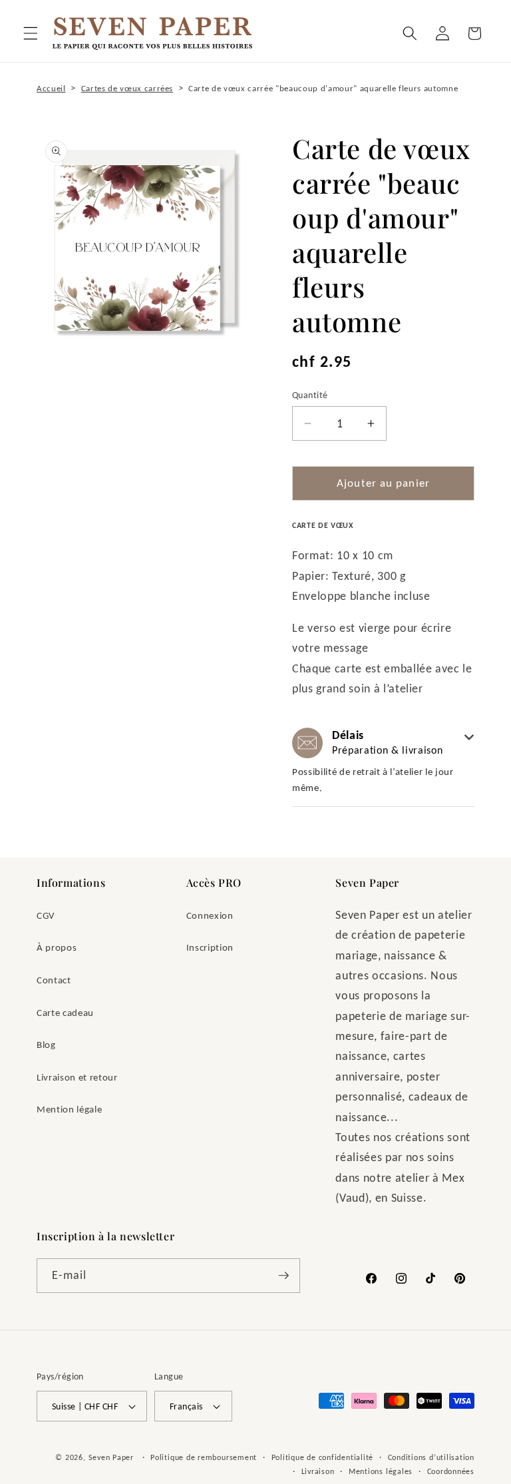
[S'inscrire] (283, 1275)
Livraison (318, 1471)
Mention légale (69, 1109)
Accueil (51, 88)
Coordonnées (450, 1471)
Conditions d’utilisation (431, 1457)
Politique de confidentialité (322, 1457)
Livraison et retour (77, 1077)
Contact (54, 979)
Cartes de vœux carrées (127, 88)
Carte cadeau (65, 1012)
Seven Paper (111, 1457)
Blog (46, 1044)
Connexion (210, 915)
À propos (57, 947)
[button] (31, 33)
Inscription (210, 947)
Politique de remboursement (203, 1457)
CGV (46, 915)
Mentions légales (381, 1471)
